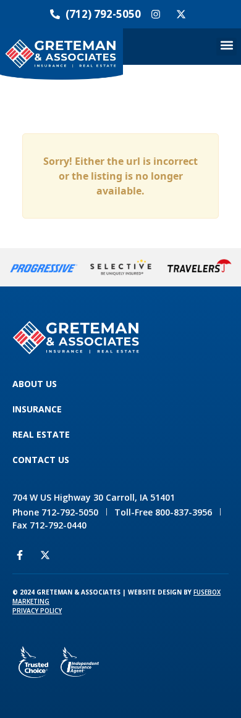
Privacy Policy (37, 610)
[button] (226, 47)
